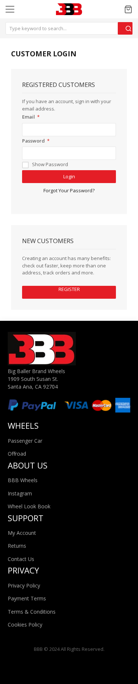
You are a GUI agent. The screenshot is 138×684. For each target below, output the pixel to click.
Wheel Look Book (29, 506)
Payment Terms (27, 598)
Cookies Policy (25, 624)
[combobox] (69, 28)
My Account (22, 532)
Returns (17, 545)
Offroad (17, 453)
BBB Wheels (23, 480)
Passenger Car (25, 440)
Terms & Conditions (32, 611)
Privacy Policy (24, 585)
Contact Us (21, 558)
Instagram (20, 493)
